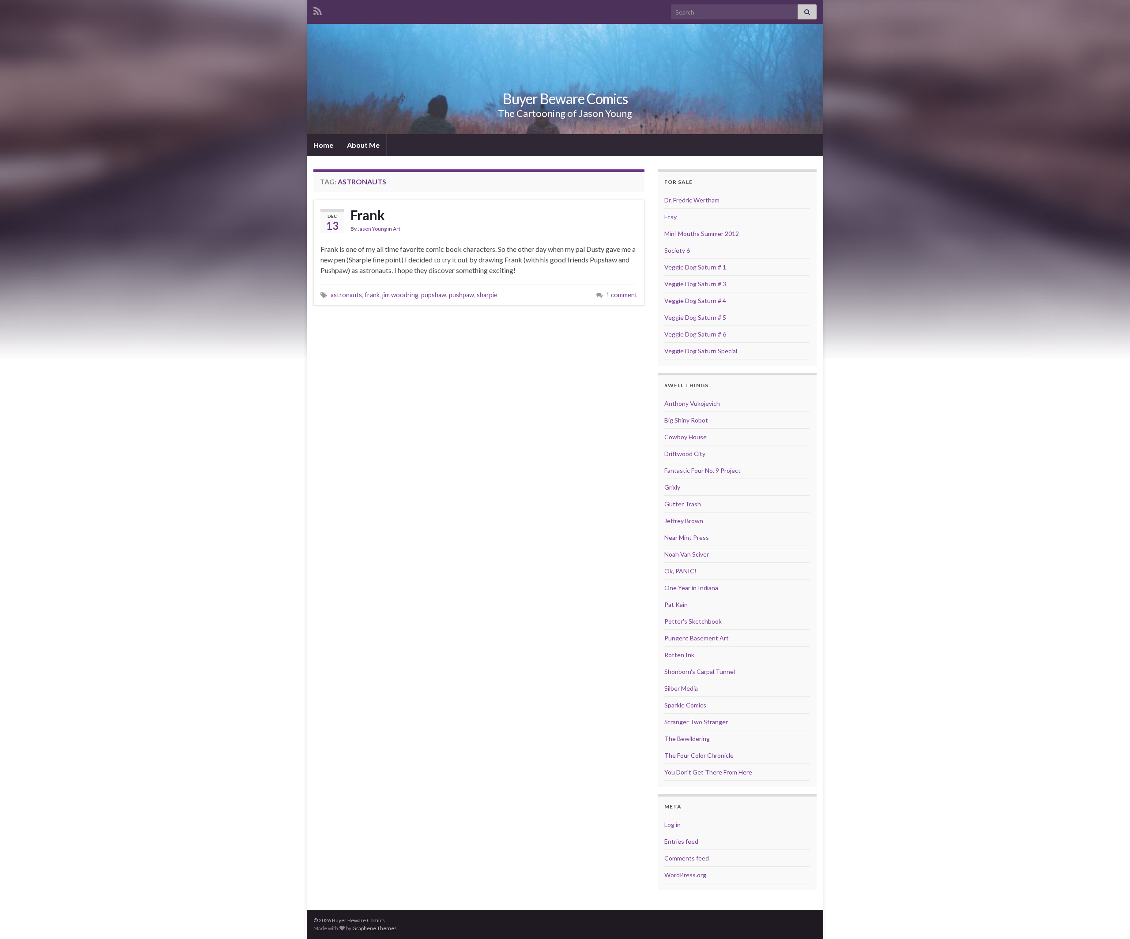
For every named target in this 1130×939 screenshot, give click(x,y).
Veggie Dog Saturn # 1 (695, 267)
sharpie (487, 295)
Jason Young (372, 228)
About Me (363, 145)
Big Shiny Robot (686, 420)
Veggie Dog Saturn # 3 (695, 284)
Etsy (670, 217)
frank (372, 295)
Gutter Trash (682, 504)
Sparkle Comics (685, 705)
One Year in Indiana (691, 587)
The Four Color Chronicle (699, 755)
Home (323, 145)
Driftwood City (684, 453)
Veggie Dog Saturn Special (700, 351)
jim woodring (400, 295)
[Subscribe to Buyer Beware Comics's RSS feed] (317, 9)
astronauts (346, 295)
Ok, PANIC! (680, 571)
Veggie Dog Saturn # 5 (695, 317)
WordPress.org (685, 875)
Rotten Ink (679, 654)
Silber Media (681, 688)
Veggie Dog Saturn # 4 (695, 300)
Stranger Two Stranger (696, 722)
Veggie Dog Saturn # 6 (695, 334)
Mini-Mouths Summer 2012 (701, 233)
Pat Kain (676, 604)
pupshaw (433, 295)
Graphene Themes (374, 928)
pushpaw (461, 295)
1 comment (621, 295)
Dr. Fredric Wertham (691, 200)
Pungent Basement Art (696, 638)
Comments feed (686, 858)
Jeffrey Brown (683, 520)
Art (396, 228)
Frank (367, 215)
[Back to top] (1110, 919)
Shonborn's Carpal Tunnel (699, 671)
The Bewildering (687, 738)
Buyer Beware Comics (565, 98)
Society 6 (677, 250)
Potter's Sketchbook (693, 621)
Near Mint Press (686, 537)
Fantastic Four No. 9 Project (702, 470)
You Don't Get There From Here (708, 772)
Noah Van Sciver (686, 554)
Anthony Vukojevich (692, 403)
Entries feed (681, 841)
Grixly (672, 487)
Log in (672, 824)
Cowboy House (685, 437)
